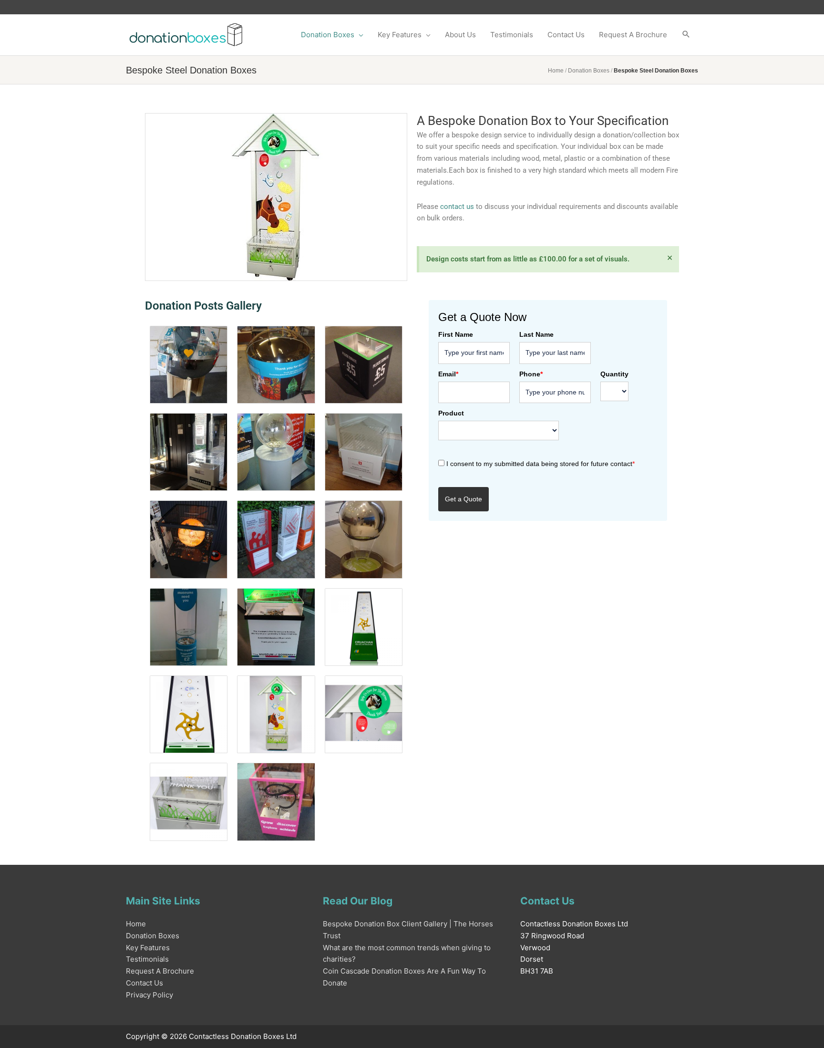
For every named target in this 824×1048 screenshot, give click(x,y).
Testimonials (147, 959)
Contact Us (144, 982)
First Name (455, 334)
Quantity (614, 374)
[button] (332, 35)
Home (556, 70)
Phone (531, 374)
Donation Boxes (588, 70)
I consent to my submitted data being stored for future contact (540, 463)
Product (451, 413)
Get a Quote (463, 499)
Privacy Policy (149, 994)
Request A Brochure (160, 970)
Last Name (536, 334)
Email (448, 374)
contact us (457, 206)
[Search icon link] (686, 35)
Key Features (148, 947)
